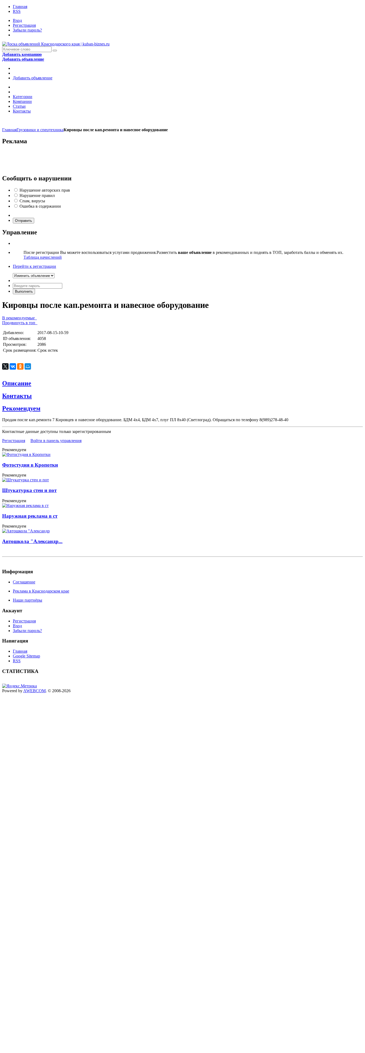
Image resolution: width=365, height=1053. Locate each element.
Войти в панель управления (55, 440)
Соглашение (24, 582)
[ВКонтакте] (13, 366)
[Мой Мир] (28, 366)
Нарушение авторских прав (45, 190)
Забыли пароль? (27, 30)
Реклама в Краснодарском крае (41, 591)
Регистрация (24, 25)
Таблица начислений (43, 257)
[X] (5, 366)
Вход (17, 20)
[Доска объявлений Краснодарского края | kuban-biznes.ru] (56, 44)
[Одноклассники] (20, 366)
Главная (20, 6)
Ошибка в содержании (40, 206)
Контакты (22, 111)
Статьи (19, 106)
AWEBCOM (34, 690)
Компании (22, 101)
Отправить (23, 221)
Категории (22, 96)
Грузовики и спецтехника (40, 129)
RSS (17, 11)
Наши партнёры (27, 600)
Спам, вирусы (32, 201)
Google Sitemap (26, 656)
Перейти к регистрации (34, 266)
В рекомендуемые (19, 318)
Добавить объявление (32, 78)
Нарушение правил (37, 195)
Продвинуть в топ (19, 322)
